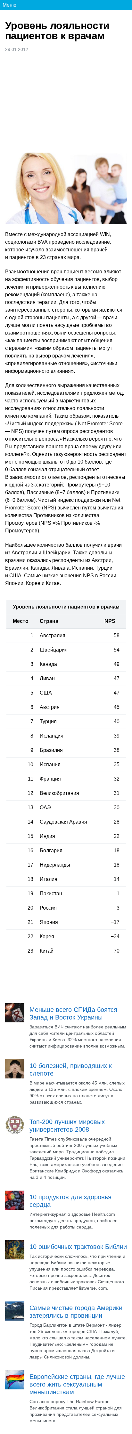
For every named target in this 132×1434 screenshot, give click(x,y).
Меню (9, 5)
